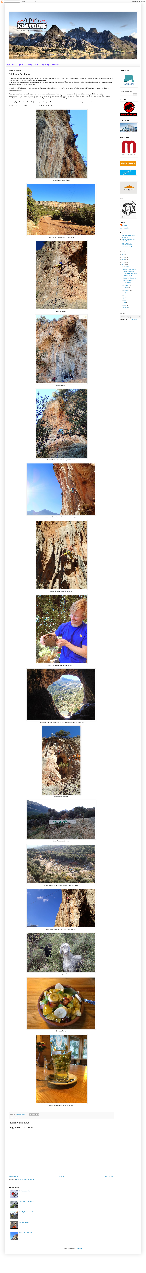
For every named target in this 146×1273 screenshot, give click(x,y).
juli (124, 295)
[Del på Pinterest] (38, 1114)
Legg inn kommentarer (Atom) (25, 1179)
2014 (123, 262)
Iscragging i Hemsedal (129, 278)
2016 (123, 257)
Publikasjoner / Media (128, 247)
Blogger (79, 1248)
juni (124, 298)
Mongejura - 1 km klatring (26, 1201)
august (125, 293)
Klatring (29, 65)
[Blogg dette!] (32, 1114)
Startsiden (61, 1176)
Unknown (125, 225)
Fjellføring (45, 65)
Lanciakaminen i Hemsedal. (128, 281)
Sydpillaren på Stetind (25, 1232)
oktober (125, 288)
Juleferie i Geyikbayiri (129, 269)
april (124, 303)
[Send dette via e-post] (30, 1114)
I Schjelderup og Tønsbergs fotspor (127, 243)
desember (126, 267)
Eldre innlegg (109, 1176)
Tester (37, 65)
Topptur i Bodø (127, 275)
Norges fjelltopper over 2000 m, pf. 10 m (128, 236)
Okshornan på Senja (25, 1191)
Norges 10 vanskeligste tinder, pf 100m (128, 240)
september (126, 290)
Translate (134, 319)
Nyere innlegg (13, 1176)
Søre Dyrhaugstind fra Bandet (27, 1212)
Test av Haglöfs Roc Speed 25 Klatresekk (130, 272)
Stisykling (55, 65)
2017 (123, 254)
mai (124, 300)
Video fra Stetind (24, 1222)
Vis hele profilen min (126, 228)
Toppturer (20, 65)
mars (125, 305)
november (126, 285)
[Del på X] (34, 1114)
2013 (123, 264)
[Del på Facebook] (36, 1114)
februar (125, 308)
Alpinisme (10, 65)
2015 (123, 259)
